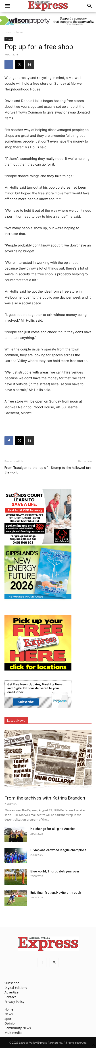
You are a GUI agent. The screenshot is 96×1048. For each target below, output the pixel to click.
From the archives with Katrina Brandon (44, 798)
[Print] (29, 64)
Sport (8, 1019)
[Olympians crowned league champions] (15, 855)
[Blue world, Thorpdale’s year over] (15, 877)
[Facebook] (8, 64)
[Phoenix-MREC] (37, 543)
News (19, 32)
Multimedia (13, 1032)
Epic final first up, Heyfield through (55, 892)
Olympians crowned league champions (58, 850)
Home (8, 32)
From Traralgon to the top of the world (26, 470)
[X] (19, 64)
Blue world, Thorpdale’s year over (54, 871)
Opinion (10, 1023)
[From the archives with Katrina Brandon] (48, 761)
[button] (7, 6)
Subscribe (11, 983)
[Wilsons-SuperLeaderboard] (48, 20)
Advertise (11, 992)
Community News (17, 1028)
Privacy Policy (14, 1001)
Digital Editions (15, 987)
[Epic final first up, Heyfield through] (15, 898)
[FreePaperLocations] (37, 669)
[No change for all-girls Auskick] (15, 834)
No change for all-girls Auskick (52, 829)
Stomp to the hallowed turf (71, 468)
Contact (10, 997)
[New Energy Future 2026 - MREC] (37, 600)
